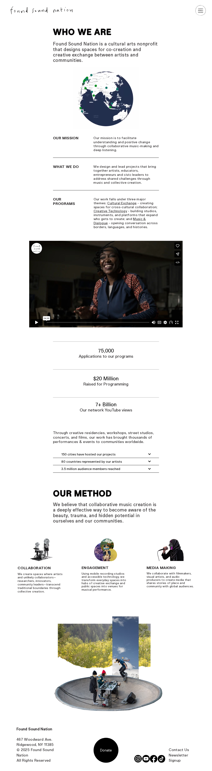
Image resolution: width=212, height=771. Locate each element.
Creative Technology (110, 211)
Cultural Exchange (121, 203)
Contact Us (179, 749)
